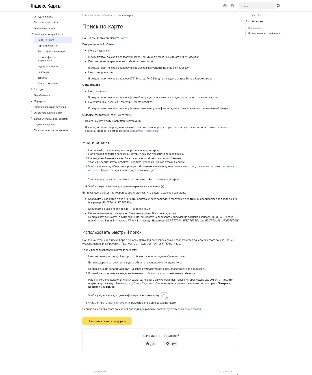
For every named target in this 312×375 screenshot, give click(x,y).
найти (123, 38)
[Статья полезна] (253, 15)
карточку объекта (119, 302)
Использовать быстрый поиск (264, 33)
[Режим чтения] (246, 15)
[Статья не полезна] (259, 15)
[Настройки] (225, 6)
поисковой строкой (189, 309)
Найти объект (255, 28)
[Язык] (232, 6)
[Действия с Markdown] (265, 15)
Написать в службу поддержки (107, 321)
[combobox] (257, 6)
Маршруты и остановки (144, 130)
